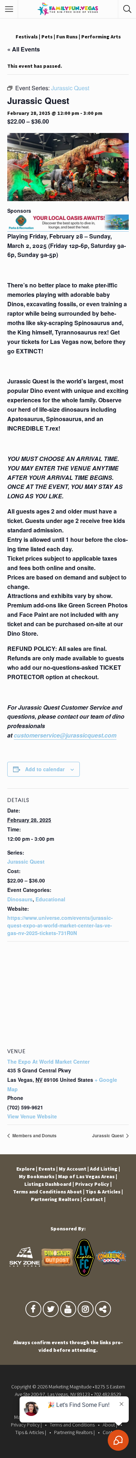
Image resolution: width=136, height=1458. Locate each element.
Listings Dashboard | (49, 1184)
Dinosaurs (20, 899)
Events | (48, 1169)
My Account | (74, 1169)
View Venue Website (32, 1116)
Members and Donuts (34, 1135)
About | (76, 1191)
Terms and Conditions (39, 1191)
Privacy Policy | (93, 1184)
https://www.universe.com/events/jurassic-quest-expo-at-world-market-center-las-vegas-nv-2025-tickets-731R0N (60, 925)
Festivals (27, 36)
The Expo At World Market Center (48, 1061)
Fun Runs (67, 36)
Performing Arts (101, 36)
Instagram (85, 1311)
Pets (47, 36)
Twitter (51, 1311)
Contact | (94, 1199)
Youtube (68, 1311)
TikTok (103, 1311)
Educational (50, 899)
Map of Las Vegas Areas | (87, 1176)
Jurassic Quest (26, 861)
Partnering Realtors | (56, 1199)
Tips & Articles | (104, 1191)
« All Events (23, 49)
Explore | (26, 1169)
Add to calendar (45, 769)
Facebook (33, 1311)
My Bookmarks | (38, 1176)
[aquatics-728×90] (68, 228)
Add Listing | (105, 1169)
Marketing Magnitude (70, 1386)
